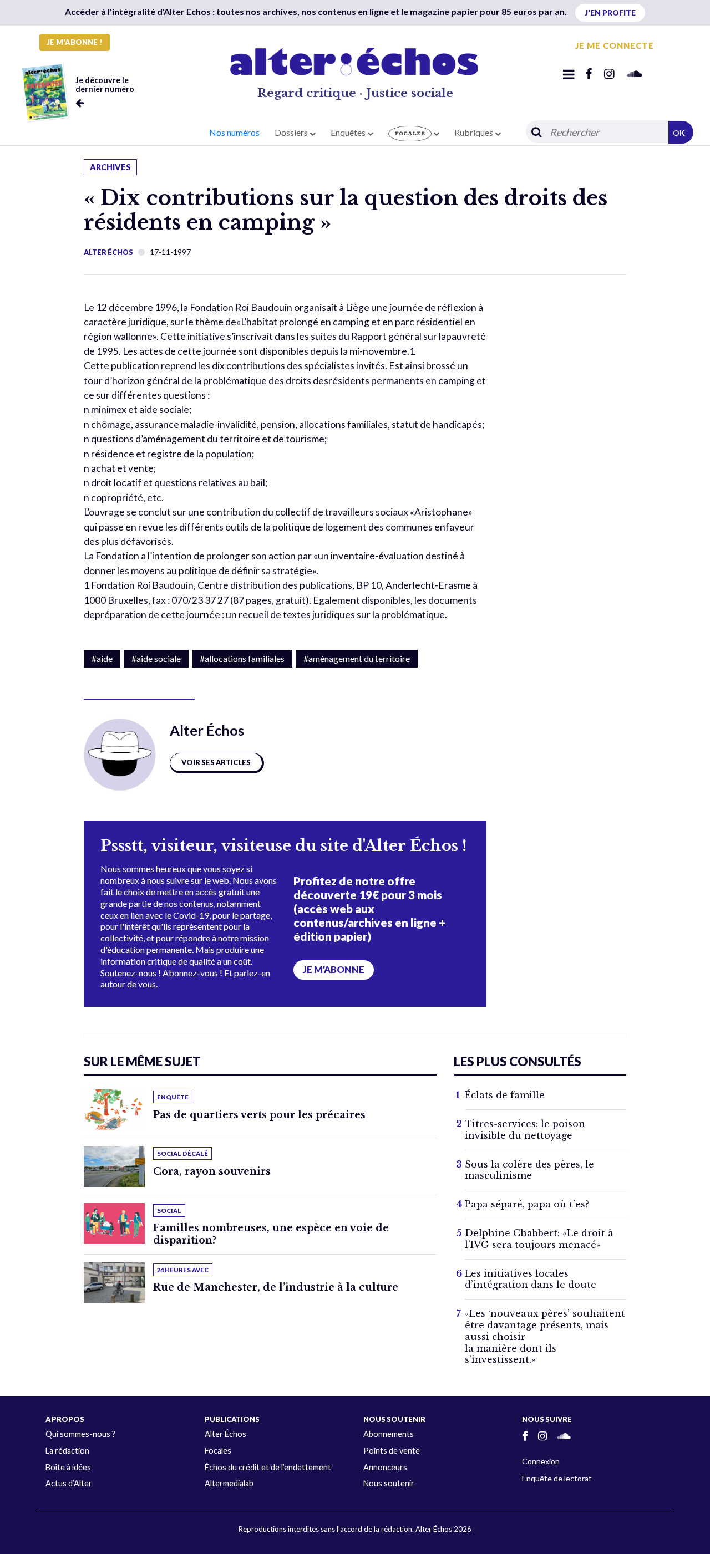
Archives (110, 167)
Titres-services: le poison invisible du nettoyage (525, 1129)
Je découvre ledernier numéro (104, 84)
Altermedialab (229, 1483)
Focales (218, 1450)
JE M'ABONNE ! (75, 42)
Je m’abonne (333, 969)
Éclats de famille (505, 1094)
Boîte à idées (68, 1467)
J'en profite (610, 12)
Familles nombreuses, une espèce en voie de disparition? (271, 1234)
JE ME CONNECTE (614, 45)
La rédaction (67, 1450)
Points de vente (391, 1450)
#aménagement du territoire (356, 658)
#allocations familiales (242, 658)
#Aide (102, 658)
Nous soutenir (388, 1483)
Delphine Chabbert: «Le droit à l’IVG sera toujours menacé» (539, 1238)
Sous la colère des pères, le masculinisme (529, 1170)
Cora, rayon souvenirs (212, 1171)
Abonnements (388, 1434)
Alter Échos (108, 252)
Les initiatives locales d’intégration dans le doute (530, 1279)
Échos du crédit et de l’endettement (268, 1467)
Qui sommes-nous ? (80, 1434)
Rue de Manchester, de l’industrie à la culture (275, 1287)
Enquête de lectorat (557, 1478)
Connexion (541, 1461)
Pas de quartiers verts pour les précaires (259, 1115)
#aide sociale (156, 658)
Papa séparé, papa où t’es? (527, 1204)
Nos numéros (234, 132)
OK (679, 132)
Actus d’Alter (68, 1483)
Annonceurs (385, 1467)
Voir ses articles (216, 762)
